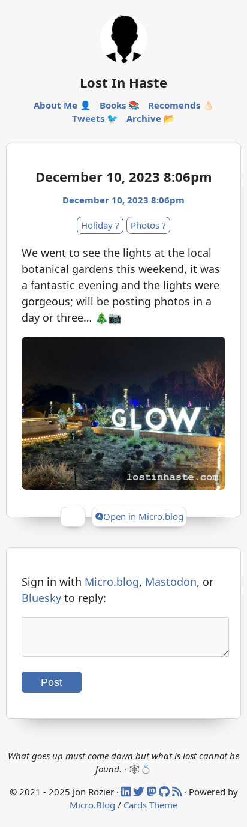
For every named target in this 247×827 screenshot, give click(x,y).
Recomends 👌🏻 (181, 105)
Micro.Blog (92, 805)
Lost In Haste (123, 82)
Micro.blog (112, 581)
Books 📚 (120, 105)
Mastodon (171, 581)
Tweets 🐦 (95, 118)
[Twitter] (140, 792)
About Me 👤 (62, 105)
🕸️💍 (140, 769)
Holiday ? (100, 225)
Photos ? (148, 225)
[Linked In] (127, 792)
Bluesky (41, 598)
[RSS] (178, 792)
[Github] (165, 792)
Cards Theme (150, 805)
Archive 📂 (150, 118)
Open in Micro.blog (143, 516)
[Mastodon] (153, 792)
